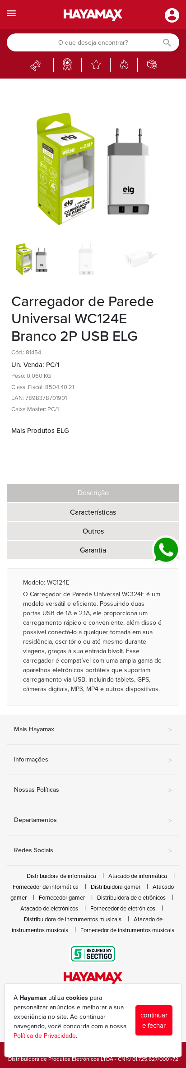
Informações (93, 760)
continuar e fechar (153, 1020)
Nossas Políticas (93, 790)
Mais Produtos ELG (40, 431)
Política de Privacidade (45, 1036)
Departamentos (93, 820)
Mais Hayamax (93, 729)
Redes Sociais (93, 850)
